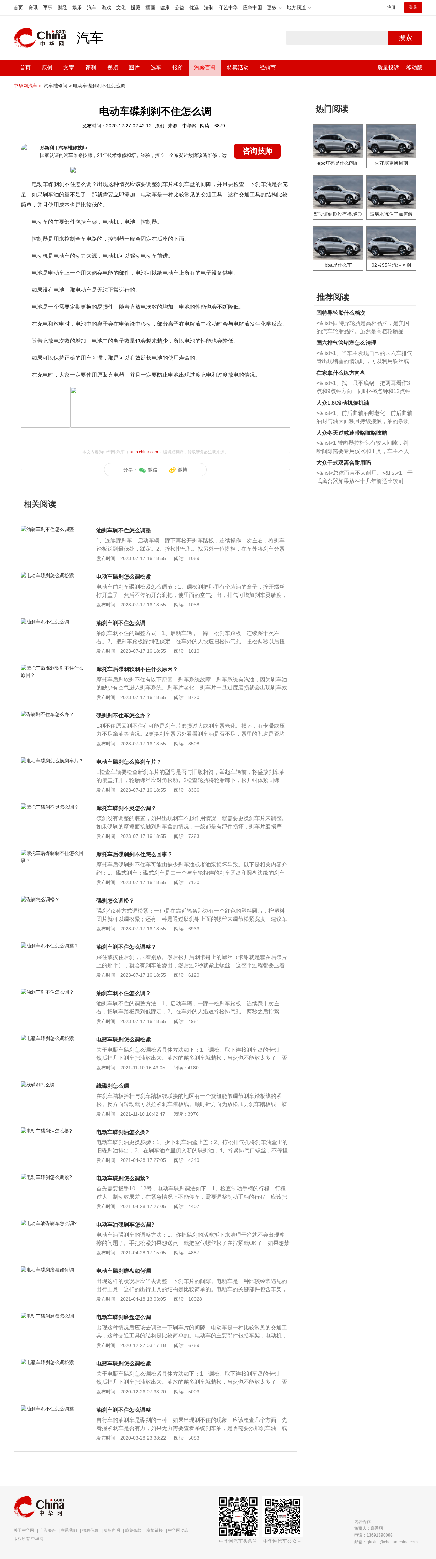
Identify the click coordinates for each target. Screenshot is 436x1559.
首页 (18, 7)
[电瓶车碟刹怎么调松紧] (52, 1038)
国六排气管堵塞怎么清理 (346, 343)
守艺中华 (228, 7)
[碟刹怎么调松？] (52, 899)
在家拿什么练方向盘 (340, 373)
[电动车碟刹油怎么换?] (52, 1131)
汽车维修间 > (58, 85)
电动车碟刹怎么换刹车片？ (129, 762)
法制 (209, 7)
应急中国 (252, 7)
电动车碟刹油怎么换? (122, 1132)
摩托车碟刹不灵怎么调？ (126, 808)
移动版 (414, 67)
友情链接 (154, 1530)
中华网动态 (178, 1530)
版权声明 (112, 1530)
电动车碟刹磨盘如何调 (123, 1271)
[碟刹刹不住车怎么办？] (52, 714)
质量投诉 (388, 67)
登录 (413, 7)
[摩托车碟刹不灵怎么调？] (52, 807)
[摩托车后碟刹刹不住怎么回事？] (52, 853)
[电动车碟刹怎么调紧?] (52, 1177)
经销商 (268, 67)
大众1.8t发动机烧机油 (342, 403)
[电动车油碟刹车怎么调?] (52, 1223)
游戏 (106, 7)
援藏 (135, 7)
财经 (62, 7)
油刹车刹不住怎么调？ (123, 993)
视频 (112, 67)
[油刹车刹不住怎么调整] (52, 529)
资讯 (33, 7)
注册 (391, 7)
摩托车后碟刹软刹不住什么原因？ (137, 669)
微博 (182, 469)
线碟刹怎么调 (112, 1086)
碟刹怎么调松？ (115, 901)
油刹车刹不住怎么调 (120, 623)
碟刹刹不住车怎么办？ (123, 715)
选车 (156, 67)
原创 (47, 67)
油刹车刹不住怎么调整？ (126, 947)
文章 (68, 67)
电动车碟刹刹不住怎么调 (99, 85)
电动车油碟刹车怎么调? (125, 1225)
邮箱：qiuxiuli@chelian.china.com (386, 1542)
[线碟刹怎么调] (52, 1084)
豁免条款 (133, 1530)
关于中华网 (24, 1530)
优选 (194, 7)
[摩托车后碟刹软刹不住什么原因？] (52, 668)
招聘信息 (90, 1530)
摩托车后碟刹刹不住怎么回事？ (134, 854)
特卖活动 (238, 67)
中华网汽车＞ (28, 85)
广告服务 (47, 1530)
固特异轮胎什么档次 (340, 313)
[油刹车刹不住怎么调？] (52, 992)
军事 (47, 7)
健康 (165, 7)
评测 (90, 67)
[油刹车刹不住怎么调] (52, 621)
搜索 (405, 38)
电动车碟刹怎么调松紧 (123, 577)
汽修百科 (205, 67)
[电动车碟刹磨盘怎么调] (52, 1316)
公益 (179, 7)
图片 (134, 67)
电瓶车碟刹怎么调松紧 (123, 1039)
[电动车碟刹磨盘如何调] (52, 1269)
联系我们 (69, 1530)
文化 (121, 7)
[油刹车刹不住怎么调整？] (52, 945)
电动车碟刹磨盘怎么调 (123, 1317)
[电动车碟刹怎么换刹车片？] (52, 760)
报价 (177, 67)
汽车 (91, 7)
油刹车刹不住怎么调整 (123, 530)
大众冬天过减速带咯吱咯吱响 (351, 433)
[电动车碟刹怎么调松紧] (52, 575)
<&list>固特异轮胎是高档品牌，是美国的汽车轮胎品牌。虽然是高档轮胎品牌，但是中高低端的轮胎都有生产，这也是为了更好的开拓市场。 (362, 328)
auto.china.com (144, 452)
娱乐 (77, 7)
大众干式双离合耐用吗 (343, 463)
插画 (150, 7)
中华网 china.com (43, 37)
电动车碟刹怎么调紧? (122, 1178)
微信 (152, 469)
